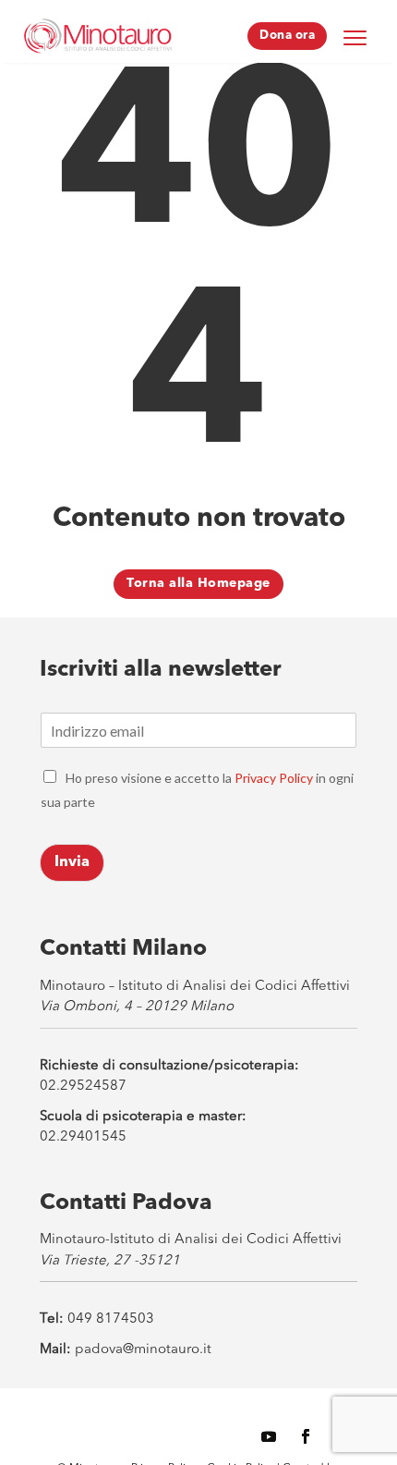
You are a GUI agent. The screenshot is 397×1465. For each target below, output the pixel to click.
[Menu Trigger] (354, 36)
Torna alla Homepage (198, 583)
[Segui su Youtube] (268, 1436)
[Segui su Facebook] (305, 1436)
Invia (72, 862)
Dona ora (287, 36)
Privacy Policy (274, 778)
